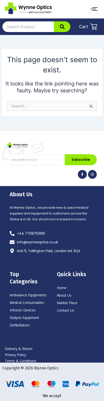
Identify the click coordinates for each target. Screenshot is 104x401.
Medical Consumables (27, 302)
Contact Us (65, 310)
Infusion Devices (23, 310)
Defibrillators (20, 325)
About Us (64, 295)
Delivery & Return (18, 348)
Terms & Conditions (20, 360)
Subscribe (81, 159)
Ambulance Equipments (28, 295)
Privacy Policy (15, 354)
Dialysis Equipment (24, 317)
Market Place (67, 302)
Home (62, 287)
